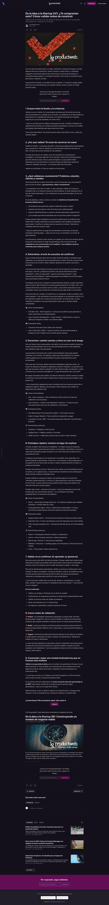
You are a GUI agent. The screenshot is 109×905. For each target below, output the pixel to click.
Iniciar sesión (102, 3)
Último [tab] (36, 822)
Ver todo (29, 870)
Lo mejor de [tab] (29, 822)
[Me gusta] (27, 29)
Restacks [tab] (37, 802)
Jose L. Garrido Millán (31, 721)
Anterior (31, 791)
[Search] (81, 3)
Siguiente (77, 791)
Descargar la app (62, 897)
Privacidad (51, 893)
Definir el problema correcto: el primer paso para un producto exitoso (44, 828)
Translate (29, 10)
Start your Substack (48, 897)
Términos (57, 893)
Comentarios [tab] (29, 802)
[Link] (23, 108)
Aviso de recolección (66, 893)
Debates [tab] (41, 822)
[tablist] (32, 802)
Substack (46, 901)
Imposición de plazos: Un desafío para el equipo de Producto (44, 857)
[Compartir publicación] (84, 3)
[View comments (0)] (30, 29)
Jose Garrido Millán (34, 24)
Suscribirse (91, 3)
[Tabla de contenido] (2, 452)
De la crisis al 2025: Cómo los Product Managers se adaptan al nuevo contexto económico (44, 842)
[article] (54, 831)
